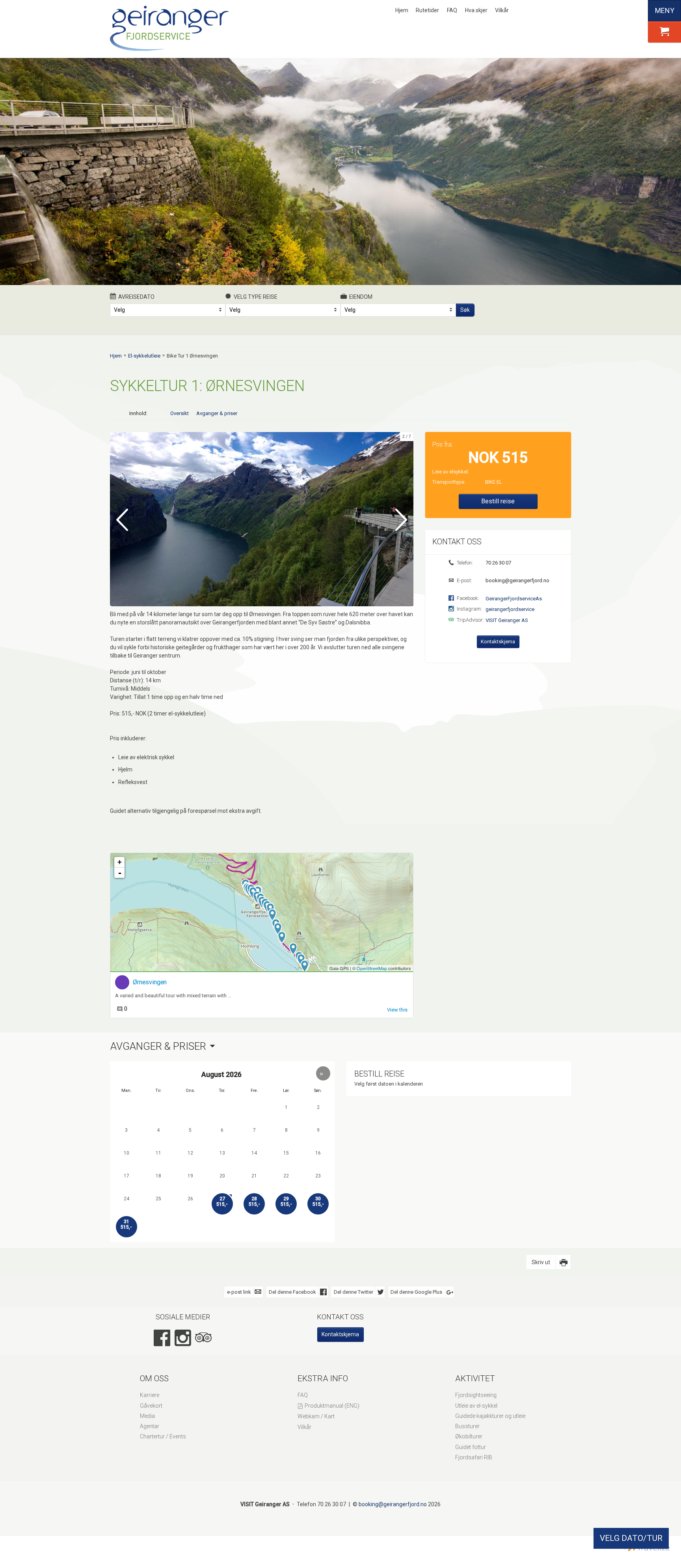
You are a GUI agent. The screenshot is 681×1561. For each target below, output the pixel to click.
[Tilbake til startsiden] (171, 29)
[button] (323, 1073)
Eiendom (360, 297)
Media (147, 1416)
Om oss (154, 1378)
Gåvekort (151, 1406)
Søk (465, 310)
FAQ (452, 10)
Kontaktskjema (498, 642)
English (540, 10)
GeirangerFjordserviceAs (514, 599)
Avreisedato (136, 297)
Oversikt (179, 413)
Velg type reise (255, 297)
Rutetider (427, 10)
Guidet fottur (470, 1447)
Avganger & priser (216, 413)
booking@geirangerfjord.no (517, 580)
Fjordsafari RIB (473, 1457)
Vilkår (502, 10)
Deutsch (553, 10)
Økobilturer (468, 1436)
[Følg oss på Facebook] (162, 1338)
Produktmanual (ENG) (332, 1406)
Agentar (149, 1426)
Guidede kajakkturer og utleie (490, 1416)
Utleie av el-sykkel (476, 1406)
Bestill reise (498, 501)
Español (566, 10)
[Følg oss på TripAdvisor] (203, 1338)
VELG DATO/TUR (631, 1538)
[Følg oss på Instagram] (183, 1338)
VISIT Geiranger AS (507, 620)
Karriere (149, 1395)
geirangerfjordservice (510, 609)
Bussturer (467, 1426)
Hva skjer (476, 10)
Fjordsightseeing (476, 1395)
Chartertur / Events (163, 1436)
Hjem (401, 10)
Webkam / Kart (316, 1416)
